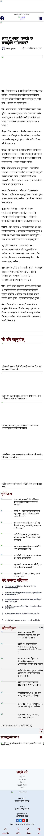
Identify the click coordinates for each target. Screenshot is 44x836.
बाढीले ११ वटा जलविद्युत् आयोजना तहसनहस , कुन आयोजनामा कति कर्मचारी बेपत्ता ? (27, 514)
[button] (39, 829)
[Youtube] (23, 820)
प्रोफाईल (28, 833)
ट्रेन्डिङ (18, 833)
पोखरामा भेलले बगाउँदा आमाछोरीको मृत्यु (16, 725)
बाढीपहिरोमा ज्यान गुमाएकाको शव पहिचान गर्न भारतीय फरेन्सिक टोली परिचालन (27, 537)
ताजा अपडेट (5, 833)
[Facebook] (17, 820)
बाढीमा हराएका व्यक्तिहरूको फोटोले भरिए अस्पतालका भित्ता (22, 614)
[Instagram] (27, 820)
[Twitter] (20, 820)
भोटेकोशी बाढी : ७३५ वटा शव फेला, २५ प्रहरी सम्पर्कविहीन (22, 620)
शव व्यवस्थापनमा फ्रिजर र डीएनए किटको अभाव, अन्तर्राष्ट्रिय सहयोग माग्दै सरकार (27, 525)
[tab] (22, 627)
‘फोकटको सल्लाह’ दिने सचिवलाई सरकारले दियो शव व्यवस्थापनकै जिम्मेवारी (26, 502)
